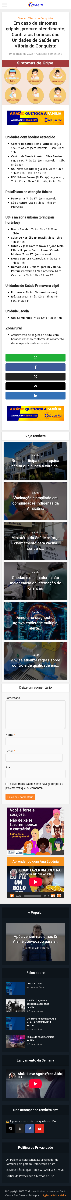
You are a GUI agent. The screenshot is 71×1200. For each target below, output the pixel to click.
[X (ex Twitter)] (20, 1128)
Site (7, 767)
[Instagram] (10, 1128)
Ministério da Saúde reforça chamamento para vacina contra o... (35, 543)
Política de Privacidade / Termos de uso (30, 1176)
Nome (10, 734)
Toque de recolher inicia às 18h (40, 1038)
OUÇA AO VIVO (35, 983)
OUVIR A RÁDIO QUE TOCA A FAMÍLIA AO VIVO (35, 1170)
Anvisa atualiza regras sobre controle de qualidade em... (35, 663)
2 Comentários (35, 1029)
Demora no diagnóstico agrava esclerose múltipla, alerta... (35, 622)
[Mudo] (53, 895)
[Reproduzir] (12, 895)
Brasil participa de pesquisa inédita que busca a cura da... (35, 463)
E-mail (10, 751)
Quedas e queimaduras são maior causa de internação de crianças (35, 583)
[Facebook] (29, 1128)
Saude (22, 18)
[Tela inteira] (59, 895)
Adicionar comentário (49, 53)
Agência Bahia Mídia (54, 1195)
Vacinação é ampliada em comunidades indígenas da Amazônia (35, 503)
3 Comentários (35, 1011)
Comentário (12, 698)
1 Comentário (34, 1044)
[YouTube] (39, 1128)
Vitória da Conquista (40, 18)
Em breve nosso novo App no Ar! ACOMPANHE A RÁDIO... (41, 1022)
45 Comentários (35, 987)
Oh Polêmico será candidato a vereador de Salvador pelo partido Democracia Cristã (32, 1162)
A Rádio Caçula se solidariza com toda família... (38, 1004)
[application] (35, 882)
